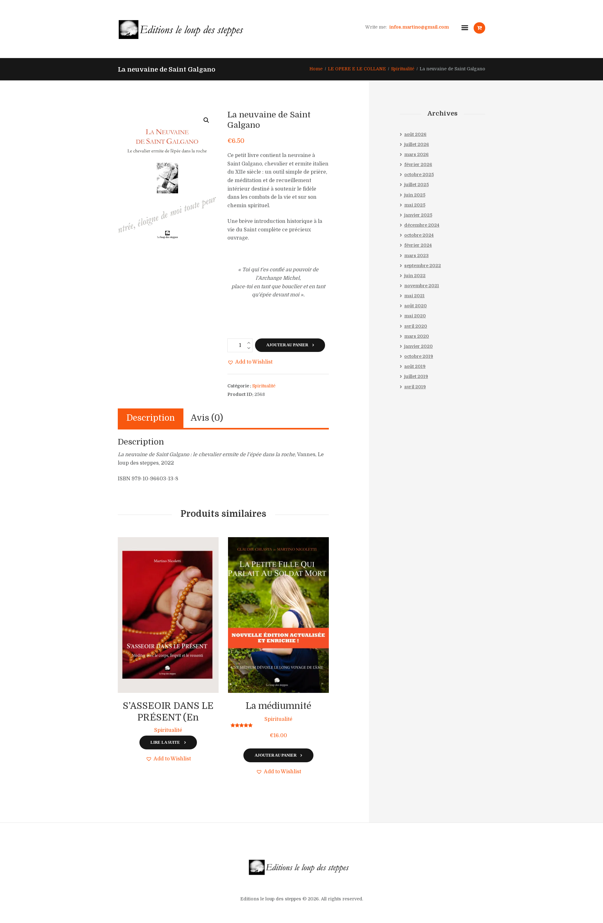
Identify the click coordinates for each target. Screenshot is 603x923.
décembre (421, 225)
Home (316, 68)
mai (414, 205)
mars (416, 154)
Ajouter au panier (287, 345)
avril (415, 326)
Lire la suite (165, 742)
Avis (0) (207, 418)
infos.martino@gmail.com (419, 26)
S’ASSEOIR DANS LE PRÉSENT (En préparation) (168, 717)
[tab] (150, 418)
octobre (419, 174)
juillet (416, 144)
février (418, 164)
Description (150, 418)
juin (414, 194)
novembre (421, 285)
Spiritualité (402, 68)
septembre (422, 265)
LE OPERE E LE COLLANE (357, 68)
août (415, 134)
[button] (206, 120)
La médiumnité (278, 706)
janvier (418, 215)
